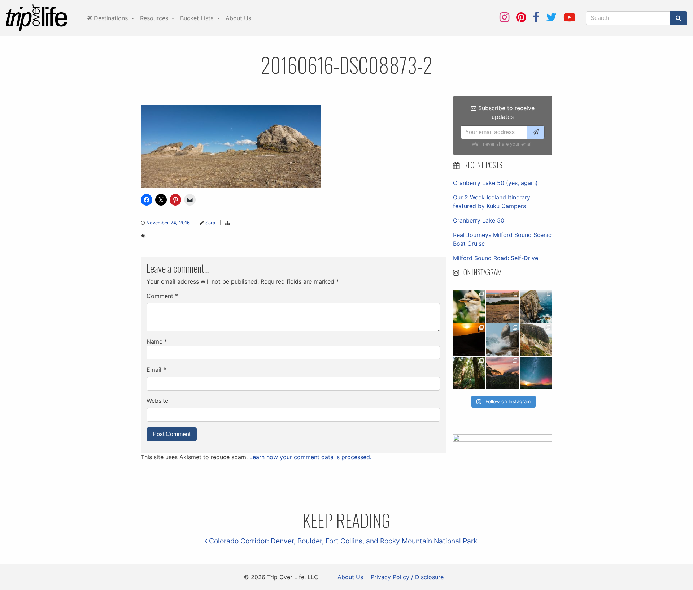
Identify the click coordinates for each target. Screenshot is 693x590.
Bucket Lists (197, 18)
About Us (238, 18)
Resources (155, 18)
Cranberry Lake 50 (478, 220)
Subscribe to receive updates (505, 112)
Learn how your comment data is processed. (310, 457)
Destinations (111, 18)
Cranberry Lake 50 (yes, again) (495, 182)
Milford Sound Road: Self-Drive (495, 258)
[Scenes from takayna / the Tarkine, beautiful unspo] (469, 373)
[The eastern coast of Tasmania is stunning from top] (502, 339)
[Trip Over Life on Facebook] (536, 17)
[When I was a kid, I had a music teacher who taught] (469, 306)
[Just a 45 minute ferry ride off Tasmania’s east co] (502, 306)
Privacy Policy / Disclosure (407, 577)
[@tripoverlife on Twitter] (551, 17)
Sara (210, 222)
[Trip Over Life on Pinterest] (521, 17)
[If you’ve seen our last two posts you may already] (536, 306)
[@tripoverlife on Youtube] (569, 17)
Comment (162, 296)
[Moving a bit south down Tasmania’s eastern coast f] (469, 339)
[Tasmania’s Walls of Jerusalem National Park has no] (502, 373)
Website (157, 400)
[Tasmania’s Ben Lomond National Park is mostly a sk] (536, 339)
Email (156, 369)
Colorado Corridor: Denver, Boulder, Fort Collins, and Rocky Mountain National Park (342, 541)
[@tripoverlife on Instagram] (504, 17)
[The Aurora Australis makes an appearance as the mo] (536, 373)
